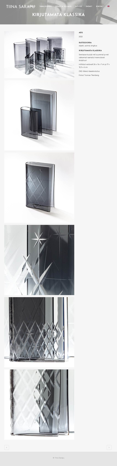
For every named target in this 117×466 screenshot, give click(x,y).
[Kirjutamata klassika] (39, 56)
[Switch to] (108, 6)
